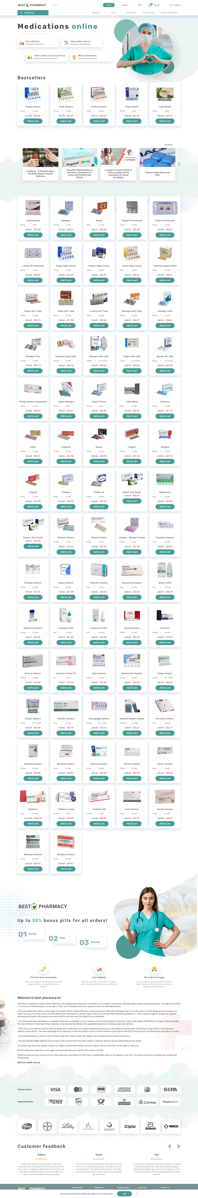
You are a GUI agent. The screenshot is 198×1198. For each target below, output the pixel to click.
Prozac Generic (33, 718)
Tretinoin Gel (99, 809)
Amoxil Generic (132, 628)
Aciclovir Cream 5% (66, 673)
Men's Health (77, 1188)
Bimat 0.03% (165, 583)
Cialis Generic (66, 106)
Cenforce (165, 401)
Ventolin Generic (66, 718)
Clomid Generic (99, 537)
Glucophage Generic (99, 718)
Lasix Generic (132, 809)
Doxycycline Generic (132, 673)
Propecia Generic (165, 537)
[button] (179, 164)
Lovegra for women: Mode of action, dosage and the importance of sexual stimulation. (118, 174)
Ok (124, 1194)
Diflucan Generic (99, 764)
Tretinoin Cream (66, 809)
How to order (148, 13)
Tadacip (33, 492)
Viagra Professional (132, 220)
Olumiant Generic (99, 583)
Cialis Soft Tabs (66, 311)
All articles (168, 145)
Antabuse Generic (33, 764)
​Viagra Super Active (66, 266)
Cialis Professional (165, 220)
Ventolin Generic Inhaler (132, 718)
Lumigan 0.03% (66, 628)
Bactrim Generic (33, 673)
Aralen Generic (66, 583)
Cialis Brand (165, 106)
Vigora (99, 447)
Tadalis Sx (99, 492)
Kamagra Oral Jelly (99, 356)
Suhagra (165, 447)
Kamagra (66, 220)
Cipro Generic (99, 673)
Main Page (142, 1188)
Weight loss (99, 1188)
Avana (99, 220)
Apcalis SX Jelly (165, 356)
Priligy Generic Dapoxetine (33, 401)
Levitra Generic (99, 106)
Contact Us (131, 13)
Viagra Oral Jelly (132, 356)
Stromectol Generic (132, 583)
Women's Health (123, 1188)
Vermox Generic (132, 764)
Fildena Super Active (99, 266)
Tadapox (66, 492)
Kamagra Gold (165, 311)
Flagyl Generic (165, 673)
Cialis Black (132, 401)
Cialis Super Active (132, 266)
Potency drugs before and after (157, 173)
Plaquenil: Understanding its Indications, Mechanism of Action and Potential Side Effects (79, 174)
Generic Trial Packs (33, 537)
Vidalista (66, 447)
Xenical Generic (66, 537)
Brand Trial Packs (132, 492)
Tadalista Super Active (165, 266)
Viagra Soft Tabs (33, 311)
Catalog (29, 12)
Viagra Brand (132, 106)
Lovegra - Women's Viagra (132, 537)
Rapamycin (165, 492)
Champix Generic (33, 583)
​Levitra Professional (33, 266)
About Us (96, 13)
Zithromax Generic (33, 628)
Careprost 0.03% (99, 628)
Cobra (33, 447)
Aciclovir (165, 628)
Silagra (132, 447)
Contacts (176, 5)
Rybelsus (33, 809)
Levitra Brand (33, 220)
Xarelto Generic (165, 809)
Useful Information (169, 13)
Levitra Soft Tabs (99, 311)
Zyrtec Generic (165, 764)
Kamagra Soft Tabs (132, 311)
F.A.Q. (113, 13)
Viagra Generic (33, 106)
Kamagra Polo (33, 356)
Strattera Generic (66, 854)
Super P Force (99, 401)
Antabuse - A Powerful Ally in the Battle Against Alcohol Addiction (40, 173)
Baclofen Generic (66, 764)
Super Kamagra (66, 401)
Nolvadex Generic (33, 854)
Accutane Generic (165, 718)
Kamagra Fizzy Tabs (66, 356)
